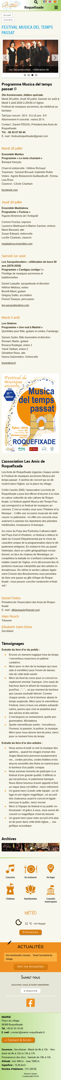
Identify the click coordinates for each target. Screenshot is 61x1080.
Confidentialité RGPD (30, 1076)
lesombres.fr (9, 363)
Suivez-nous (30, 977)
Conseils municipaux (51, 900)
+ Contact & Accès (18, 1040)
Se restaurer (30, 877)
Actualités (30, 946)
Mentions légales (30, 1074)
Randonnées (30, 898)
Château (10, 898)
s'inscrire (30, 991)
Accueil (7, 15)
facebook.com (10, 190)
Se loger (51, 877)
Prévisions (30, 932)
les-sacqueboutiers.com (15, 305)
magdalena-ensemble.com (17, 243)
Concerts (8, 19)
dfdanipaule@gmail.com (26, 610)
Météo (30, 913)
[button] (25, 75)
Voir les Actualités (30, 966)
